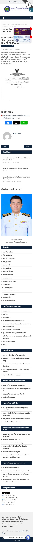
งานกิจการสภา (7, 284)
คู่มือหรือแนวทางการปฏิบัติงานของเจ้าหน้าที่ (14, 333)
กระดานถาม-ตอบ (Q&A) (9, 281)
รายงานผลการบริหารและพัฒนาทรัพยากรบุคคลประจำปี (17, 390)
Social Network (7, 278)
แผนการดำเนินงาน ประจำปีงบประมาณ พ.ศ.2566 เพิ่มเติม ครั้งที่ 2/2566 (16, 178)
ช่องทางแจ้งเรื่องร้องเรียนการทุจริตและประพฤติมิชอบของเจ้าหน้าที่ (17, 414)
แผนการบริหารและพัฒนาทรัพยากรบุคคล (14, 385)
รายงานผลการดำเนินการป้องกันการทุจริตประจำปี (16, 471)
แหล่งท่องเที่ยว (7, 297)
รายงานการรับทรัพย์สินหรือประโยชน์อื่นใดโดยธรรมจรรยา (15, 447)
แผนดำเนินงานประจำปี (7, 46)
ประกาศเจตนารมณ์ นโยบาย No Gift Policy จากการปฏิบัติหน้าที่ (16, 435)
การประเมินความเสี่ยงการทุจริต (11, 451)
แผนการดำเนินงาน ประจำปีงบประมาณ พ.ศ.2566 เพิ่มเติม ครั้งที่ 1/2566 (16, 159)
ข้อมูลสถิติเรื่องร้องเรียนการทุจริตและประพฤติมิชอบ (16, 418)
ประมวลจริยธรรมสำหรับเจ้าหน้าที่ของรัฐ (13, 394)
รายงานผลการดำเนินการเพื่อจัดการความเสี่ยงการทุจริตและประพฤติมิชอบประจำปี (16, 456)
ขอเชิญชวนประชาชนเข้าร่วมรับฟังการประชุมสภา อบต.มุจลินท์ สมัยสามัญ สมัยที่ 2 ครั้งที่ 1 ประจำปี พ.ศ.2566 (6, 146)
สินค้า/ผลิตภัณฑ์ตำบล (9, 300)
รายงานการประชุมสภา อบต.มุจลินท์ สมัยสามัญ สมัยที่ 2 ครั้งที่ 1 (29, 146)
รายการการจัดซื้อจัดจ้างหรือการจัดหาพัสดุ (14, 355)
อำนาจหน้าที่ (6, 265)
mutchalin (17, 49)
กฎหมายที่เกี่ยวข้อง (8, 271)
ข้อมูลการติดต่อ (7, 268)
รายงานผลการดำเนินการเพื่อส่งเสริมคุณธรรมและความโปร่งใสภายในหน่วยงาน (16, 481)
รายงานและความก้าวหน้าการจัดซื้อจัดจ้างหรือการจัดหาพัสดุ (16, 365)
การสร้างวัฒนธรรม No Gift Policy (12, 439)
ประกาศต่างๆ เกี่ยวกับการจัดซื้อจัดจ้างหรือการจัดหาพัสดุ (16, 359)
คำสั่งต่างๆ (6, 314)
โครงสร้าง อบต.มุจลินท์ (9, 258)
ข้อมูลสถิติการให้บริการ (9, 341)
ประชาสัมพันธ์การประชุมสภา (11, 291)
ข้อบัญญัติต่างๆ (7, 317)
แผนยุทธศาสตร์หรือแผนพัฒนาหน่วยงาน (13, 320)
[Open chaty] (28, 537)
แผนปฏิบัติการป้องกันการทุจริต (11, 467)
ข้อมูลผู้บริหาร (7, 261)
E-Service (6, 345)
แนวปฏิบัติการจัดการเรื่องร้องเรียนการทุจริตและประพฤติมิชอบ (15, 409)
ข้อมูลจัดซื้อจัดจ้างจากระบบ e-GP (12, 375)
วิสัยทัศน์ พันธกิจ (7, 255)
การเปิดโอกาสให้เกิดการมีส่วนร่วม (12, 422)
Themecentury (16, 540)
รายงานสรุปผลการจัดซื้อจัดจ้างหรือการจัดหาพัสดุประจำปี (16, 370)
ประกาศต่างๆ (6, 311)
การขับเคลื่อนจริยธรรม (9, 397)
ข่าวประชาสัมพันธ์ (8, 274)
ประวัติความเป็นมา (8, 252)
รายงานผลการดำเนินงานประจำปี (11, 329)
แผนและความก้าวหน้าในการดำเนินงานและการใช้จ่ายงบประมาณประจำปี (17, 325)
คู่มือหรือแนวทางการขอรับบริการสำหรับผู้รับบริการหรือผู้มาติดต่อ (17, 337)
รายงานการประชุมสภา (10, 294)
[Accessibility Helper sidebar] (31, 10)
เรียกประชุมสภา (8, 287)
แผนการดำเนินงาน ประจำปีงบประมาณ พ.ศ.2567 (15, 168)
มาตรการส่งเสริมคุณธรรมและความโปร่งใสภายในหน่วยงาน (16, 475)
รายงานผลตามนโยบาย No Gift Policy (13, 443)
